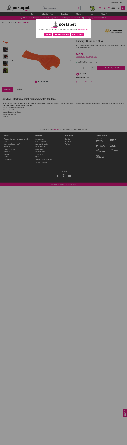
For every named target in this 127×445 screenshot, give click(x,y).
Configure (48, 34)
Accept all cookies (77, 34)
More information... (83, 29)
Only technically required (61, 34)
